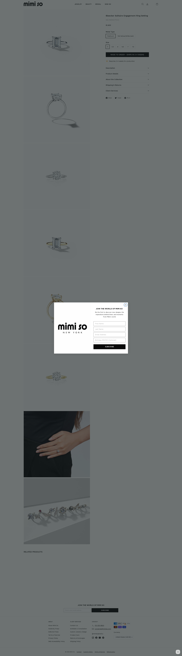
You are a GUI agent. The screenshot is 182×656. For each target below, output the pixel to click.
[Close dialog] (125, 304)
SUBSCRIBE (109, 347)
